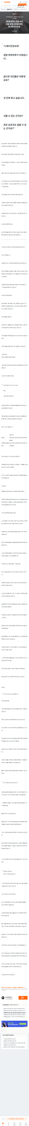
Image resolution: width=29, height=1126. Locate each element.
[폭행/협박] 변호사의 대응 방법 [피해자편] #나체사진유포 (15, 1012)
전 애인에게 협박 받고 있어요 (9, 1039)
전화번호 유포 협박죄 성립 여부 (9, 1041)
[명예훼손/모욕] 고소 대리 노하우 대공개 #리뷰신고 (14, 1016)
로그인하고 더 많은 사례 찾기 (16, 1119)
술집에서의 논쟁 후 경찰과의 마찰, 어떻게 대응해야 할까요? (15, 1047)
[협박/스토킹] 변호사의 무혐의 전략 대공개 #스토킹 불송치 (16, 1008)
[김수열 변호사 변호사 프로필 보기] (2, 997)
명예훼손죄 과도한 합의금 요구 (9, 1045)
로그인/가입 (25, 2)
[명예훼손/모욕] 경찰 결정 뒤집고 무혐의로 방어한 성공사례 (16, 1014)
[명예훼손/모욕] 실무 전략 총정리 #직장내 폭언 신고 (14, 1010)
